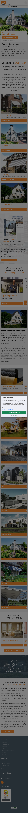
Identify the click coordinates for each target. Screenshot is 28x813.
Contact (4, 761)
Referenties (4, 754)
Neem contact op (6, 778)
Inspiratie (4, 752)
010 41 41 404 (6, 776)
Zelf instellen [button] (14, 415)
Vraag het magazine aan (8, 260)
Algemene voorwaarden (7, 763)
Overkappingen (5, 746)
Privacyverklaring (5, 765)
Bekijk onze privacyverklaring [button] (7, 409)
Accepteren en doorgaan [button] (14, 412)
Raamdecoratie (5, 744)
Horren (3, 748)
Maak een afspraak (7, 731)
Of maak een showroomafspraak (8, 40)
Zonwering (4, 742)
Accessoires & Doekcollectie (8, 750)
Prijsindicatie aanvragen (9, 37)
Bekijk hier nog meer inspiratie (13, 650)
